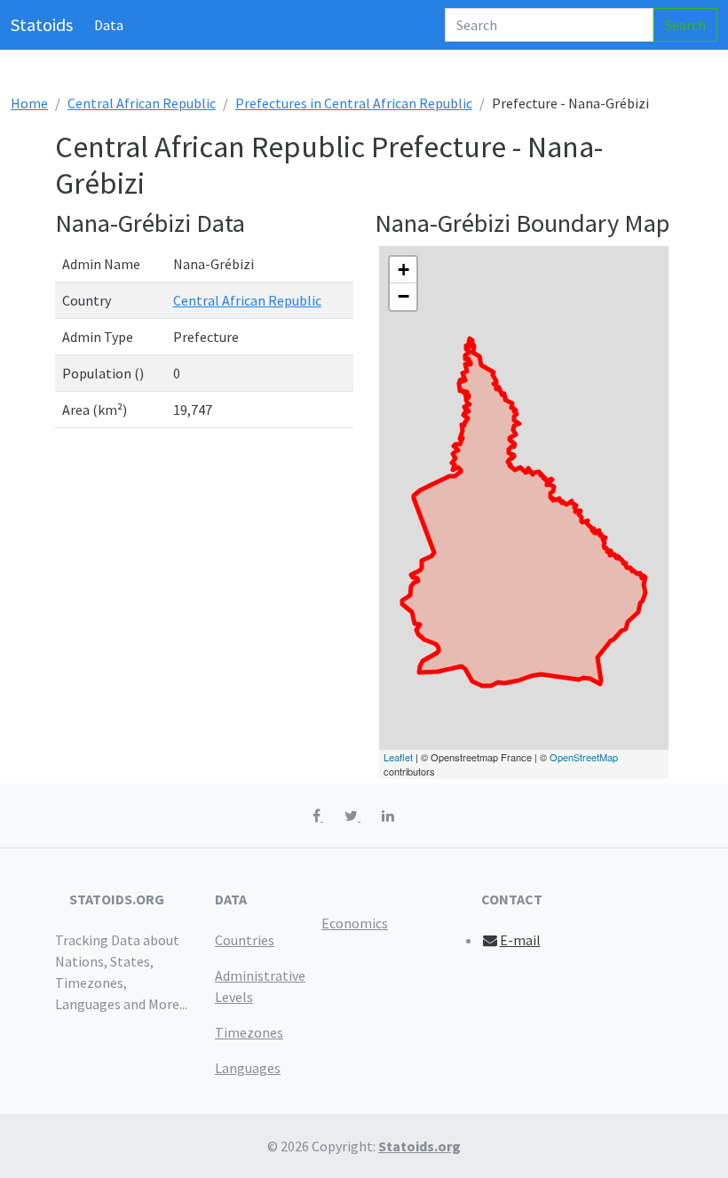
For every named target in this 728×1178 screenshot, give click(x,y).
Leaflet (398, 757)
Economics (354, 923)
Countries (244, 940)
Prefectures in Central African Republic (353, 103)
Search (685, 25)
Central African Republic (141, 103)
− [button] (403, 296)
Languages (248, 1068)
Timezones (249, 1032)
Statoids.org (419, 1146)
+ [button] (403, 270)
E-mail (520, 940)
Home (29, 103)
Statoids (42, 24)
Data (108, 25)
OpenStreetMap (584, 757)
